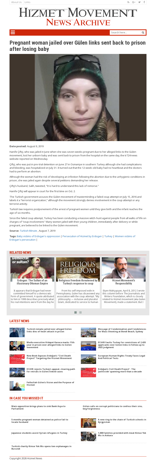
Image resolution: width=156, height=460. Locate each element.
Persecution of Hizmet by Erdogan (82, 236)
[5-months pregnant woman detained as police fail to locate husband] (42, 423)
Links (27, 2)
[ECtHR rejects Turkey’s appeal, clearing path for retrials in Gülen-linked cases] (42, 372)
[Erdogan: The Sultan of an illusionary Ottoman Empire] (32, 282)
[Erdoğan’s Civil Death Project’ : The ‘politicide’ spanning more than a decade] (113, 372)
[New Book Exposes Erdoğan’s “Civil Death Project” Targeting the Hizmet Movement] (42, 359)
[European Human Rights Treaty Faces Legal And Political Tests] (113, 359)
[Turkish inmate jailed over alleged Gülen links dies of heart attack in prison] (42, 332)
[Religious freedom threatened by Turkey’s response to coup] (78, 282)
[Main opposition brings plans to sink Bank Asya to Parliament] (42, 409)
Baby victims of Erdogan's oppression (38, 236)
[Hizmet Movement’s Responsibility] (124, 282)
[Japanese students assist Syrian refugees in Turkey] (42, 436)
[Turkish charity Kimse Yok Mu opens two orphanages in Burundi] (42, 449)
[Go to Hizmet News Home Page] (78, 16)
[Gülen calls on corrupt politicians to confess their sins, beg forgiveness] (113, 409)
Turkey (108, 236)
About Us (16, 2)
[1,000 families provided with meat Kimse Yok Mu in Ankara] (113, 436)
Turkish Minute (28, 230)
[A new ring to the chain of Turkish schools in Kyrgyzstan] (113, 423)
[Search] (143, 32)
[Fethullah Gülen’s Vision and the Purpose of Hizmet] (42, 386)
